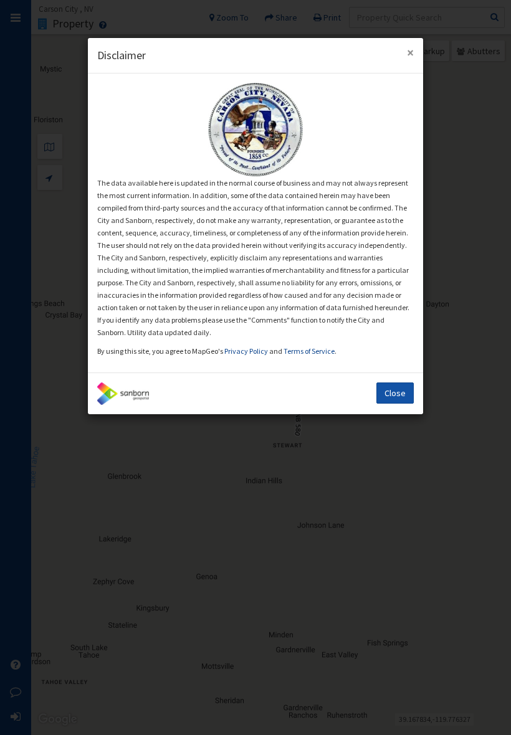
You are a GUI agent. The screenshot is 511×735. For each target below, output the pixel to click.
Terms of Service (309, 351)
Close (395, 393)
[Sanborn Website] (123, 393)
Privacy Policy (246, 351)
